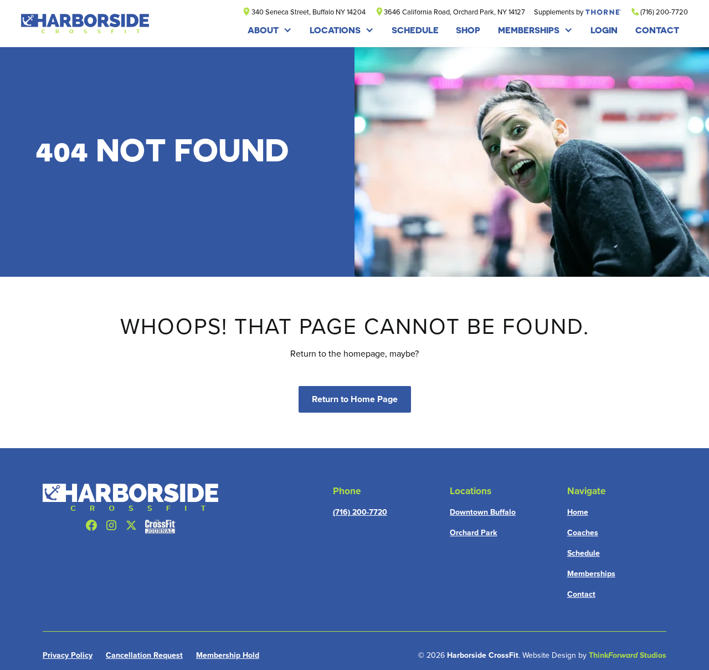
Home (577, 511)
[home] (85, 24)
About (263, 30)
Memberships (528, 30)
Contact (581, 594)
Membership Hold (227, 655)
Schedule (583, 553)
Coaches (582, 532)
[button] (270, 30)
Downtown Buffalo (483, 511)
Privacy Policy (68, 655)
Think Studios (627, 655)
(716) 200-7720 (360, 511)
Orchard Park (473, 532)
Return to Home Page (355, 399)
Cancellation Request (144, 655)
